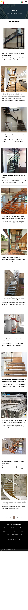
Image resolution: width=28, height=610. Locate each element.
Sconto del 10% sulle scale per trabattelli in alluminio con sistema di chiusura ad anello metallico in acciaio (14, 421)
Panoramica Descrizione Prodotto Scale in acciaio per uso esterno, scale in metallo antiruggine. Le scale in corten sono (13, 508)
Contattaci (22, 531)
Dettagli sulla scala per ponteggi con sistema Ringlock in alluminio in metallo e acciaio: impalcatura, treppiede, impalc (13, 426)
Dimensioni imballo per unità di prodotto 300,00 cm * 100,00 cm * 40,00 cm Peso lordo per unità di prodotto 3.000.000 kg (13, 59)
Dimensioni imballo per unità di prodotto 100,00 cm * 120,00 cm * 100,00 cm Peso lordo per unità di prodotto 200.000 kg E (13, 304)
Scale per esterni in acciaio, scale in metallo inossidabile (14, 503)
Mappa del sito (10, 534)
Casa (7, 13)
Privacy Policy (18, 534)
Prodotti (11, 13)
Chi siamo (14, 528)
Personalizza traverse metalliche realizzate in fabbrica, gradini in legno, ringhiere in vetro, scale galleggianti (14, 381)
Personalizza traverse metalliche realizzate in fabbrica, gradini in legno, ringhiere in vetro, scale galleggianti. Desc (14, 385)
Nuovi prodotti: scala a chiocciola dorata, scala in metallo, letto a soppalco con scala (13, 217)
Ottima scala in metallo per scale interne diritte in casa (13, 462)
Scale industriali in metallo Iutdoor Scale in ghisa (14, 176)
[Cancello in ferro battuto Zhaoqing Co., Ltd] (3, 2)
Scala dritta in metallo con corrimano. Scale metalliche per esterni (14, 136)
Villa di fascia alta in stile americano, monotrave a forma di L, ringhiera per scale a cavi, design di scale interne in (14, 100)
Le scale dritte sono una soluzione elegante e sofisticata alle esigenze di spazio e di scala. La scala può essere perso (14, 181)
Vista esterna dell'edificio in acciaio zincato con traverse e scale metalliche (14, 299)
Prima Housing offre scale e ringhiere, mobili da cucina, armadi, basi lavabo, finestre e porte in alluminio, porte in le (13, 344)
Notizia (5, 531)
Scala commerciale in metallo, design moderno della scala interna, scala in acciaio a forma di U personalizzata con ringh (14, 263)
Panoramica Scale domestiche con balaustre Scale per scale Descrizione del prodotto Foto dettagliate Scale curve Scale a (14, 222)
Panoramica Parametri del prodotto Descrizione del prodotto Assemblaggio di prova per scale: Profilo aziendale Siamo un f (14, 467)
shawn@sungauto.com (22, 550)
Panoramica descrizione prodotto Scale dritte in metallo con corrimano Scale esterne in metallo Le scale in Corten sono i (14, 140)
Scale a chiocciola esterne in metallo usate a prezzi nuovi (14, 340)
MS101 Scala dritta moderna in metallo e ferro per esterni (13, 54)
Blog (14, 531)
